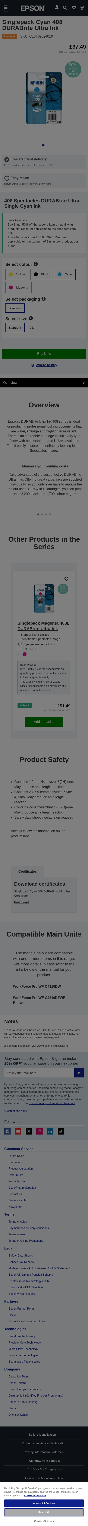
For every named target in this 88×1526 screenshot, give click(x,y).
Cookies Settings (44, 1521)
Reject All (43, 1512)
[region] (44, 1504)
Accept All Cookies (44, 1503)
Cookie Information (35, 1495)
